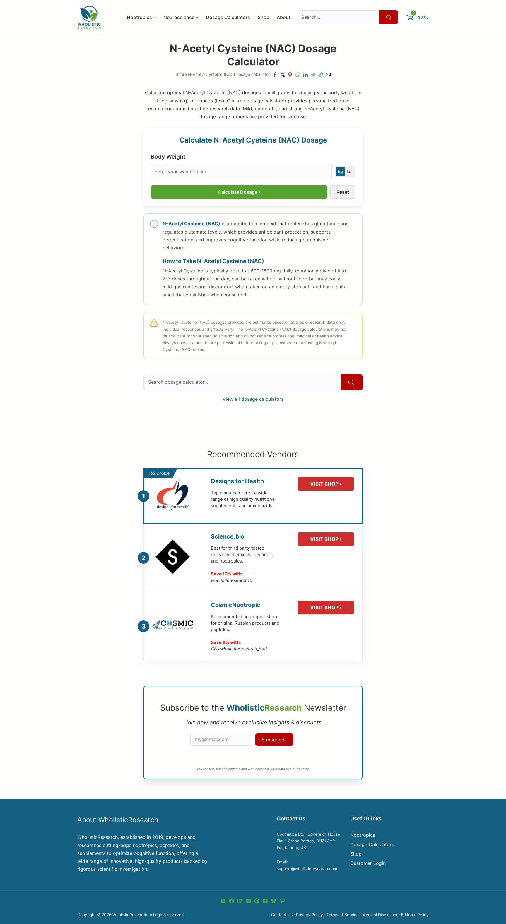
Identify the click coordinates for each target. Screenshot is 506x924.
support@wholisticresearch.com (307, 868)
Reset (342, 192)
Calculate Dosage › (239, 192)
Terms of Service (342, 914)
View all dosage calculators (253, 399)
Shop (356, 854)
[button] (275, 74)
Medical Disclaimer (380, 914)
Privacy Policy (309, 914)
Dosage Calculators (372, 844)
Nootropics (362, 835)
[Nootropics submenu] (154, 17)
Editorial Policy (415, 914)
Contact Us (282, 914)
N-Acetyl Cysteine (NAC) (191, 224)
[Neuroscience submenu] (197, 17)
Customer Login (368, 863)
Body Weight (168, 156)
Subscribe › (274, 740)
